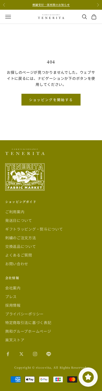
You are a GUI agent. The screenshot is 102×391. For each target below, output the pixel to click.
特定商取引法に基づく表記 (28, 322)
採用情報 (13, 305)
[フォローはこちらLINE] (48, 354)
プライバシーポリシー (24, 313)
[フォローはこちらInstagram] (35, 354)
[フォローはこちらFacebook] (7, 354)
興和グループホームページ (28, 331)
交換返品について (20, 246)
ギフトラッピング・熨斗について (34, 229)
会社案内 (13, 287)
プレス (11, 296)
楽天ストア (15, 339)
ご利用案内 (15, 211)
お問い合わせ (16, 263)
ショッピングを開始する (51, 99)
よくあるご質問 (18, 255)
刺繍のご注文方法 (20, 237)
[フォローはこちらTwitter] (21, 354)
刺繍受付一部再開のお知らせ (51, 5)
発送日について (18, 220)
